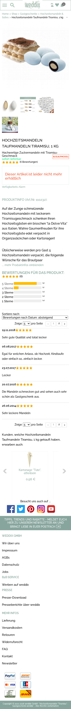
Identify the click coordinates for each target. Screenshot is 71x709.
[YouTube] (51, 509)
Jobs (5, 572)
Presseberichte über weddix (21, 605)
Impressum (9, 550)
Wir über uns (11, 543)
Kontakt (7, 656)
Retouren (8, 635)
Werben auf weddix (15, 585)
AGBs (5, 557)
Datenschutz (10, 564)
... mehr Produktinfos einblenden (23, 265)
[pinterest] (31, 509)
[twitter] (21, 509)
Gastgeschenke (28, 13)
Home (5, 13)
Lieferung (8, 620)
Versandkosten (12, 628)
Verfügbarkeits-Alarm (13, 187)
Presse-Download (14, 597)
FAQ (5, 649)
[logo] (35, 8)
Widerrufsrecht (12, 642)
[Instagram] (41, 509)
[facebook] (11, 509)
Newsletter (9, 663)
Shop (14, 13)
